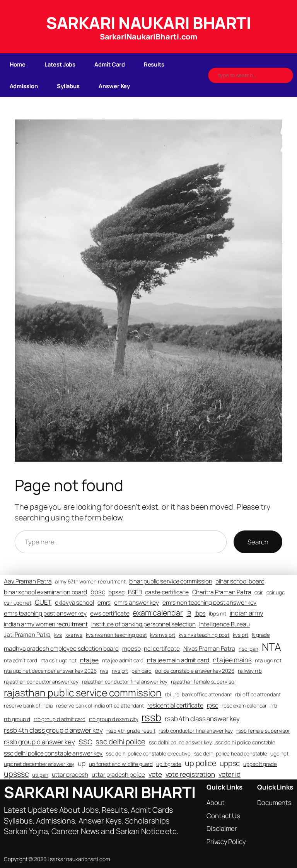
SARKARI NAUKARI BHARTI (148, 23)
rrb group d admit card (59, 719)
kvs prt (240, 634)
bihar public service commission (170, 581)
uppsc (230, 763)
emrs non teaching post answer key (209, 603)
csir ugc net (17, 602)
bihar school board (239, 581)
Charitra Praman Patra (221, 592)
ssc (85, 741)
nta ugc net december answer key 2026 (50, 670)
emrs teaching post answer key (45, 613)
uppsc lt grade (260, 764)
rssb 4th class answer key (202, 718)
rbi (168, 694)
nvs (104, 670)
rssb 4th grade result (130, 730)
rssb (151, 717)
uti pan (40, 774)
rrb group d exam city (113, 719)
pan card (141, 670)
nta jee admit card (122, 660)
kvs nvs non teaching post (116, 634)
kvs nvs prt (162, 634)
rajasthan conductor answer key (41, 681)
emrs (104, 603)
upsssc (16, 774)
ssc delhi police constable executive (148, 753)
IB (188, 613)
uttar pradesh (70, 775)
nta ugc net (268, 660)
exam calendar (158, 612)
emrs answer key (136, 603)
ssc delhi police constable (245, 742)
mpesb (131, 649)
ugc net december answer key (39, 764)
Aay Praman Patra (27, 581)
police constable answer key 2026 (194, 670)
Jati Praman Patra (27, 635)
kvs (58, 634)
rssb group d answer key (39, 741)
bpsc (97, 591)
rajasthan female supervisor (203, 681)
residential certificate (175, 705)
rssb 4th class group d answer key (53, 730)
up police (200, 763)
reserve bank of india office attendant (100, 705)
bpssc (116, 592)
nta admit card (20, 660)
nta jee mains (232, 659)
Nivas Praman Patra (209, 649)
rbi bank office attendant (203, 694)
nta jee (89, 660)
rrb (273, 705)
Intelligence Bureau (224, 624)
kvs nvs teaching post (204, 634)
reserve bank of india (28, 705)
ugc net (279, 753)
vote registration (190, 774)
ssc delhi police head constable (230, 753)
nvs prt (120, 670)
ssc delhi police (120, 742)
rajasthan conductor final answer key (124, 681)
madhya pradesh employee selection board (61, 649)
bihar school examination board (45, 592)
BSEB (135, 592)
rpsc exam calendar (244, 705)
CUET (43, 602)
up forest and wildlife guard (121, 764)
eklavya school (74, 603)
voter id (229, 774)
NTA (271, 646)
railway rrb (250, 670)
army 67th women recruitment (90, 581)
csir (258, 592)
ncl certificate (162, 649)
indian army (246, 613)
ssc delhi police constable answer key (53, 753)
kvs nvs (73, 634)
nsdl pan (248, 648)
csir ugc (275, 592)
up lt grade (168, 764)
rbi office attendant (257, 694)
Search (258, 541)
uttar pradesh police (118, 775)
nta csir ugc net (59, 660)
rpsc (212, 705)
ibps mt (217, 613)
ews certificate (110, 613)
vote (155, 774)
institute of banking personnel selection (143, 624)
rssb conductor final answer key (196, 730)
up (81, 763)
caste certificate (166, 592)
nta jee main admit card (178, 660)
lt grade (261, 634)
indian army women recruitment (46, 624)
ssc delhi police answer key (180, 742)
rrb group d (17, 719)
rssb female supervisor (263, 730)
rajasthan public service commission (83, 692)
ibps (200, 613)
